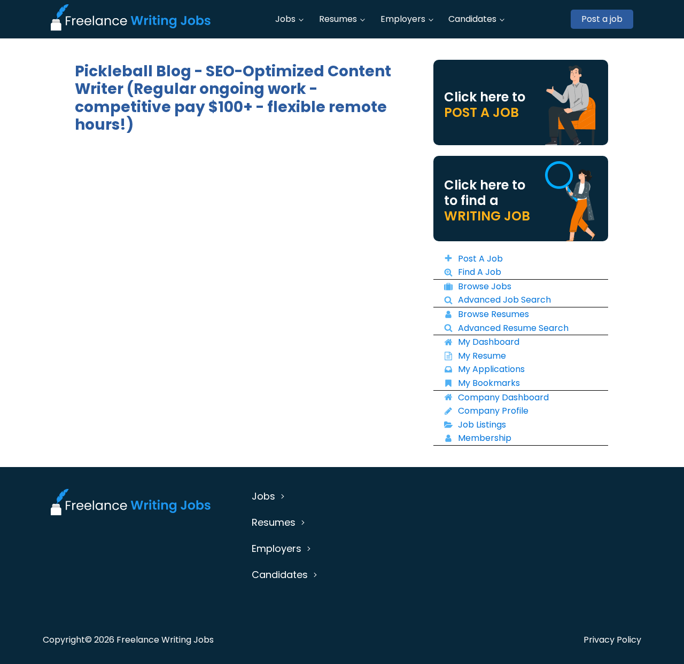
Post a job (602, 19)
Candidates (472, 19)
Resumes (338, 19)
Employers (402, 19)
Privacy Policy (612, 640)
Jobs (285, 19)
